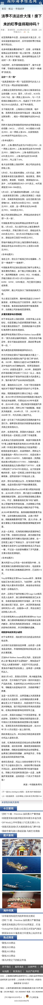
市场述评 (19, 9)
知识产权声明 (32, 971)
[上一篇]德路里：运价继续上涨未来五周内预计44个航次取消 (21, 796)
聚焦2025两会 (8, 947)
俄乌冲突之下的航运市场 (14, 960)
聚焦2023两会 (8, 951)
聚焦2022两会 (8, 956)
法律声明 (32, 967)
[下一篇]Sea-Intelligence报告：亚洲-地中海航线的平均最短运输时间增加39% (21, 792)
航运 (11, 9)
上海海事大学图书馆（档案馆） (30, 980)
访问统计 (25, 983)
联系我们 (17, 971)
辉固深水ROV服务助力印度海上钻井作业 (22, 933)
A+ (24, 32)
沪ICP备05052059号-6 (13, 997)
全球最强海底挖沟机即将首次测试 (18, 916)
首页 (4, 9)
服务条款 (19, 967)
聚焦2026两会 (8, 943)
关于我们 (6, 967)
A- (28, 32)
